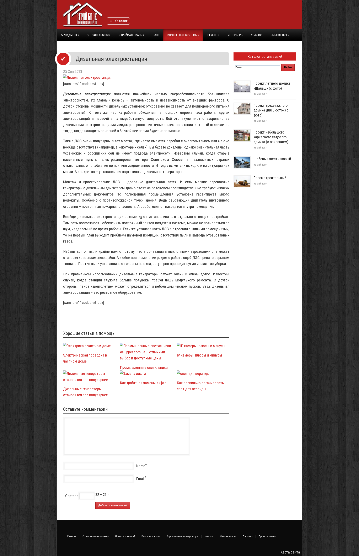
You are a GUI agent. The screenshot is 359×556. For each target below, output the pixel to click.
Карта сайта (290, 552)
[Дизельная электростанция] (87, 77)
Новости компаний (125, 536)
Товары (247, 536)
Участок (256, 35)
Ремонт (214, 35)
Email (140, 478)
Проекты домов (267, 536)
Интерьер (235, 35)
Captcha (71, 495)
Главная (71, 536)
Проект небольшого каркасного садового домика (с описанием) (270, 137)
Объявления (280, 35)
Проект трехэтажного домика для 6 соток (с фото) (270, 110)
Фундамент (70, 35)
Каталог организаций (264, 56)
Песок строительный (269, 178)
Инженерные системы (183, 35)
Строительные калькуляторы (182, 536)
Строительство (99, 35)
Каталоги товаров (151, 536)
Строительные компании (95, 536)
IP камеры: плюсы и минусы (199, 355)
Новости (209, 536)
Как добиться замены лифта (143, 382)
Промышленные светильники (144, 367)
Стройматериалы (131, 35)
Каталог (120, 21)
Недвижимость (228, 536)
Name (140, 465)
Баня (156, 35)
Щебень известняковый (272, 159)
